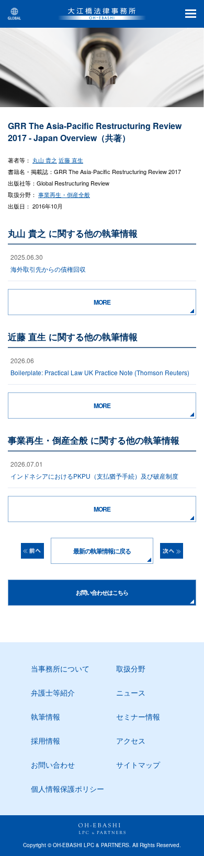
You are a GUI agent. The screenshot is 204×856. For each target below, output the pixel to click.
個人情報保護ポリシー (67, 788)
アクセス (130, 740)
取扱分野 (130, 668)
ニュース (130, 692)
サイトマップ (138, 764)
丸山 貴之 (44, 160)
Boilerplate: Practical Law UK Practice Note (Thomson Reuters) (99, 372)
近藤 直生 (71, 160)
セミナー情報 (138, 716)
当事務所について (60, 668)
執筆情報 (45, 716)
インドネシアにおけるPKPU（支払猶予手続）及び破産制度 (94, 475)
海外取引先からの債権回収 (48, 268)
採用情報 (45, 740)
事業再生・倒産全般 (64, 194)
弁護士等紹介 (53, 692)
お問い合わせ (53, 764)
